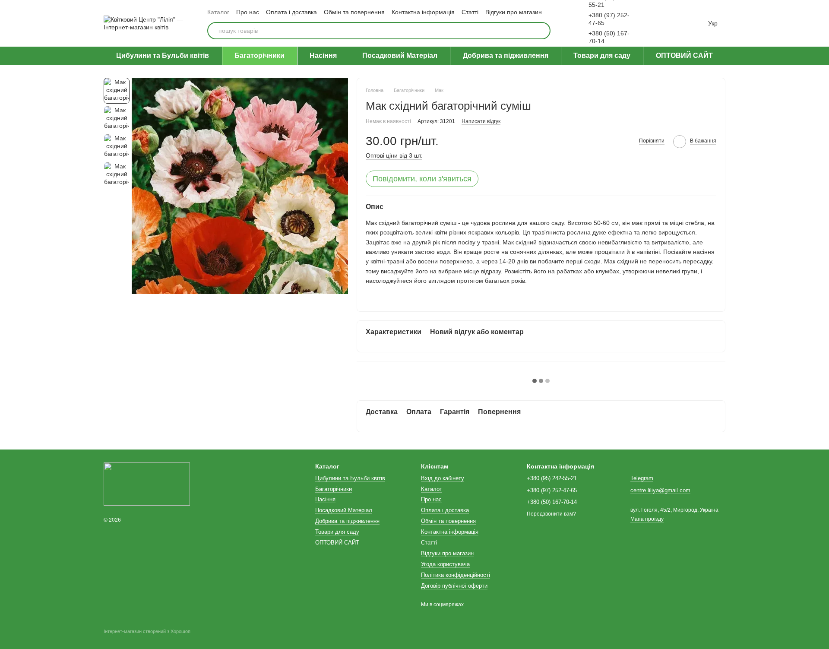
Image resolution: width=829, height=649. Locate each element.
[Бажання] (659, 23)
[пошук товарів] (542, 30)
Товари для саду (601, 55)
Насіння (323, 55)
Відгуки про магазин (513, 12)
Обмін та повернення (354, 12)
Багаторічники (259, 55)
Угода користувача (445, 564)
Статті (470, 12)
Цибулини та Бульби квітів (162, 55)
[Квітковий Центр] (147, 484)
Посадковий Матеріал (399, 55)
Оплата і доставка (291, 12)
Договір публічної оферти (454, 586)
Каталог (218, 12)
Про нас (247, 12)
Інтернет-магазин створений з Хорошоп (147, 631)
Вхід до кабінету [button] (442, 478)
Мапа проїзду (647, 519)
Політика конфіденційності (455, 575)
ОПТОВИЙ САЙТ (684, 55)
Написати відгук (481, 121)
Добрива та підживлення (505, 55)
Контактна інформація (423, 12)
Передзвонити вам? (551, 514)
